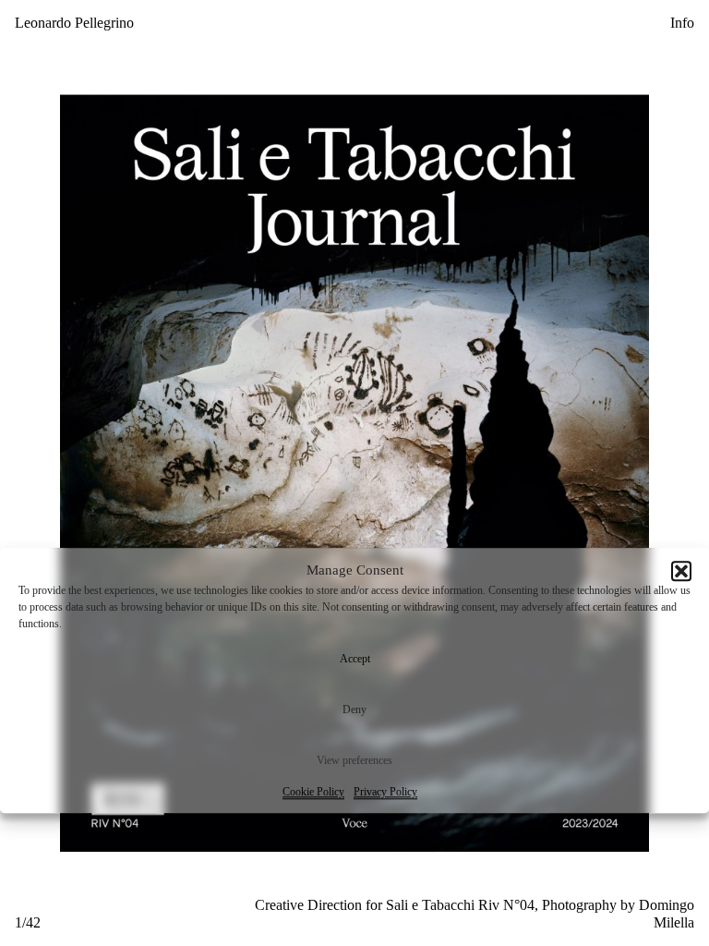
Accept (355, 658)
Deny (354, 709)
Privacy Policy (385, 791)
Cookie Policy (313, 791)
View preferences (354, 760)
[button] (681, 571)
